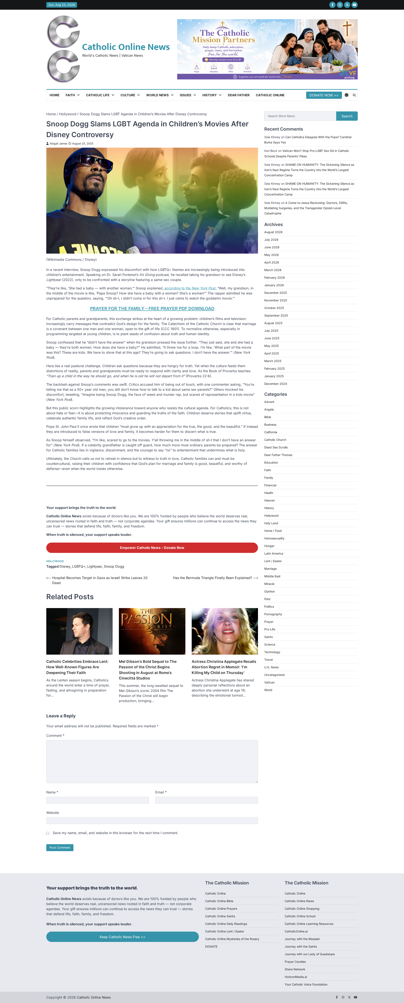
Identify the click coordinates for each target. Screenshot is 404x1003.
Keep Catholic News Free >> (122, 937)
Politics (269, 606)
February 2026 (274, 277)
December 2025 (275, 292)
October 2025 (274, 308)
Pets (267, 599)
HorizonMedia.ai (296, 977)
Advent (269, 402)
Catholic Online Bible (219, 901)
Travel (268, 659)
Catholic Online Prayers (221, 908)
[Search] (354, 95)
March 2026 (273, 270)
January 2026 (274, 285)
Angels (269, 409)
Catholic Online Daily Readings (226, 923)
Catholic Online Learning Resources (309, 923)
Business (270, 424)
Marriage (270, 568)
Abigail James (58, 143)
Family (268, 477)
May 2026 (271, 255)
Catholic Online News (126, 47)
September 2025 (276, 315)
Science (269, 644)
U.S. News (271, 667)
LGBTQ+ (78, 566)
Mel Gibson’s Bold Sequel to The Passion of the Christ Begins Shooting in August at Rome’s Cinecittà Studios (148, 669)
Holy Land (271, 523)
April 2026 (271, 262)
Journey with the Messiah (302, 939)
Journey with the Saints (301, 946)
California (270, 432)
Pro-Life (269, 629)
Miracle (269, 584)
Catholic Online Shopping (302, 908)
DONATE (211, 946)
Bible (267, 417)
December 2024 (275, 383)
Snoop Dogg (114, 566)
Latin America (273, 553)
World (268, 690)
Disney (65, 566)
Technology (272, 652)
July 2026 (271, 239)
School (310, 916)
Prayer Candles (295, 961)
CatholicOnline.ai (296, 931)
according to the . (190, 288)
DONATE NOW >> (324, 95)
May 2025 (271, 346)
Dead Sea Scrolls (276, 447)
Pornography (273, 614)
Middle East (272, 576)
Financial (270, 485)
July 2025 (271, 330)
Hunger (269, 546)
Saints (268, 637)
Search (347, 116)
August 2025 (273, 323)
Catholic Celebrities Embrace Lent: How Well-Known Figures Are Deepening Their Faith (77, 667)
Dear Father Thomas (278, 455)
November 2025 (275, 300)
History (209, 95)
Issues (185, 95)
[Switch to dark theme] (346, 95)
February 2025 (274, 368)
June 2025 (271, 338)
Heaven (269, 500)
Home (54, 95)
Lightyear (94, 566)
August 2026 (273, 232)
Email (161, 792)
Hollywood (55, 561)
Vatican (269, 682)
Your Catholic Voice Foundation (306, 984)
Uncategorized (274, 675)
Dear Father (239, 95)
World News (157, 95)
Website (52, 812)
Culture (128, 95)
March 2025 (272, 361)
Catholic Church (275, 439)
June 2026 (271, 247)
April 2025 (271, 353)
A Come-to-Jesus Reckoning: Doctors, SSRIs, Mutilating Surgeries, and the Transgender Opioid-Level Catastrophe (306, 208)
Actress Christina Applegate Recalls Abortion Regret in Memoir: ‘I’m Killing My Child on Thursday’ (224, 667)
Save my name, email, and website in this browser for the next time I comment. (115, 833)
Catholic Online (270, 95)
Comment (55, 735)
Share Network (295, 969)
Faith (70, 95)
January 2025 (274, 376)
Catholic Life (97, 95)
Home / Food (273, 530)
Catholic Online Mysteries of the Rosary (232, 939)
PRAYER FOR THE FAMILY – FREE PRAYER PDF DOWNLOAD (152, 308)
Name (52, 792)
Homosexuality (274, 538)
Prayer (268, 621)
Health (268, 493)
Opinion (269, 591)
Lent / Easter (273, 561)
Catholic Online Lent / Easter (224, 931)
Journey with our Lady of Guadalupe (310, 954)
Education (271, 462)
